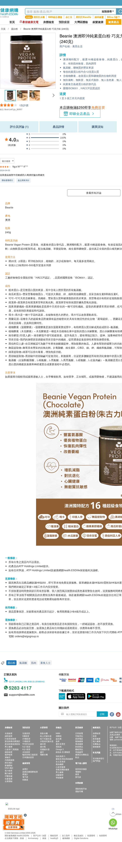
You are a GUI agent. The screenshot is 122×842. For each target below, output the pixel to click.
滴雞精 (58, 736)
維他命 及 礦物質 (63, 752)
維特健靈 (99, 17)
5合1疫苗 (26, 746)
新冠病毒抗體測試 (12, 741)
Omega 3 (60, 749)
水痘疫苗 (26, 752)
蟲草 (58, 741)
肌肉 (33, 663)
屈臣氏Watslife (83, 17)
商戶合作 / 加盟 (39, 835)
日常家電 (79, 733)
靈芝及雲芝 (60, 743)
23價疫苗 (26, 738)
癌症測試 (8, 762)
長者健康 (79, 743)
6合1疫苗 (26, 749)
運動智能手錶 (81, 788)
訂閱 (102, 714)
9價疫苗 (25, 736)
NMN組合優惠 (55, 17)
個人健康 (96, 741)
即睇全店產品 (79, 113)
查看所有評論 (93, 193)
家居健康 (96, 738)
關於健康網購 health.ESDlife (17, 835)
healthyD (54, 838)
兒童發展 (8, 778)
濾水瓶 (43, 746)
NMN (58, 733)
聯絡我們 (54, 835)
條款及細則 (78, 835)
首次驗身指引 (98, 758)
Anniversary (33, 838)
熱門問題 (96, 760)
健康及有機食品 (82, 754)
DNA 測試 (9, 767)
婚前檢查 (8, 752)
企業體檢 (8, 781)
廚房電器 (79, 738)
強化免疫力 (60, 756)
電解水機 (44, 754)
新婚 (22, 838)
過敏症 (7, 757)
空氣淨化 (79, 736)
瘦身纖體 (59, 764)
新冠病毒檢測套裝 (12, 743)
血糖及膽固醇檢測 (30, 771)
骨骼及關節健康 (62, 769)
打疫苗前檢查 (10, 738)
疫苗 (95, 736)
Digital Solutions (81, 838)
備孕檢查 (8, 754)
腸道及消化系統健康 (64, 758)
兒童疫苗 (26, 733)
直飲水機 (44, 733)
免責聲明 (103, 835)
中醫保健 (8, 776)
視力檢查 (8, 770)
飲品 (77, 757)
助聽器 (25, 779)
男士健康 (8, 746)
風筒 (77, 774)
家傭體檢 (8, 765)
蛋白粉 (11, 663)
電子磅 (25, 776)
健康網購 (66, 838)
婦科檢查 (8, 736)
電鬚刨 (78, 771)
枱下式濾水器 (45, 738)
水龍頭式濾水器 (46, 741)
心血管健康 (60, 766)
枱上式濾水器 (45, 736)
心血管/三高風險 (12, 749)
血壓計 (25, 769)
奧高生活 (77, 46)
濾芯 (42, 752)
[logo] (9, 17)
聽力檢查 (8, 773)
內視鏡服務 (9, 760)
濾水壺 (43, 743)
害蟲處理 (79, 752)
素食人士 (45, 663)
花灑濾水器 (45, 749)
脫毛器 (78, 776)
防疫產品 (79, 746)
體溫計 (25, 774)
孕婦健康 (59, 777)
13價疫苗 (26, 741)
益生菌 (58, 738)
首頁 (12, 22)
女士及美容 (60, 761)
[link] (13, 808)
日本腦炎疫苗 (28, 757)
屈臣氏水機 (39, 17)
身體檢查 (96, 733)
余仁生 (69, 17)
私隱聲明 (91, 835)
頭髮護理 (59, 774)
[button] (53, 95)
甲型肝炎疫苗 (28, 743)
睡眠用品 (79, 749)
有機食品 (96, 743)
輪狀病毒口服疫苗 (30, 754)
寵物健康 (79, 741)
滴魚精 (58, 746)
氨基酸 (23, 663)
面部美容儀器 (81, 769)
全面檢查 (8, 733)
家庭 (44, 838)
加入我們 (66, 835)
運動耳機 (79, 791)
